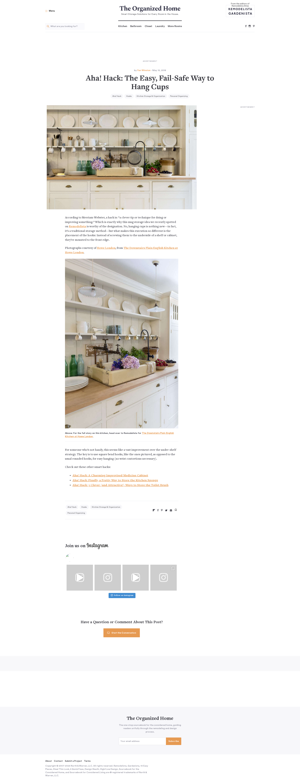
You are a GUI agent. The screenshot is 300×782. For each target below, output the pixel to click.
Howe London (106, 248)
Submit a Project (73, 761)
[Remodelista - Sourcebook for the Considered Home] (240, 9)
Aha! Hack (116, 96)
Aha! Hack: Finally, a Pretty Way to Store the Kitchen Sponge (115, 480)
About (48, 761)
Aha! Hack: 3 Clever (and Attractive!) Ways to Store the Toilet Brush (120, 485)
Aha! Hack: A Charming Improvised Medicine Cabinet (110, 475)
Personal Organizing (179, 96)
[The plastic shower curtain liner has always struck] (108, 577)
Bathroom (136, 26)
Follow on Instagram (123, 596)
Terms (87, 761)
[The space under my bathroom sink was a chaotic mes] (135, 577)
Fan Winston (143, 70)
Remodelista (77, 226)
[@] (74, 558)
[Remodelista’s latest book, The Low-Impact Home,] (163, 577)
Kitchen (122, 26)
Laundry (160, 26)
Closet (148, 26)
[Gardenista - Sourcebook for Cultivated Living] (240, 13)
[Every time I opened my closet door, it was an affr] (80, 577)
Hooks (129, 96)
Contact (58, 761)
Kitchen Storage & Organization (151, 96)
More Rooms (175, 26)
